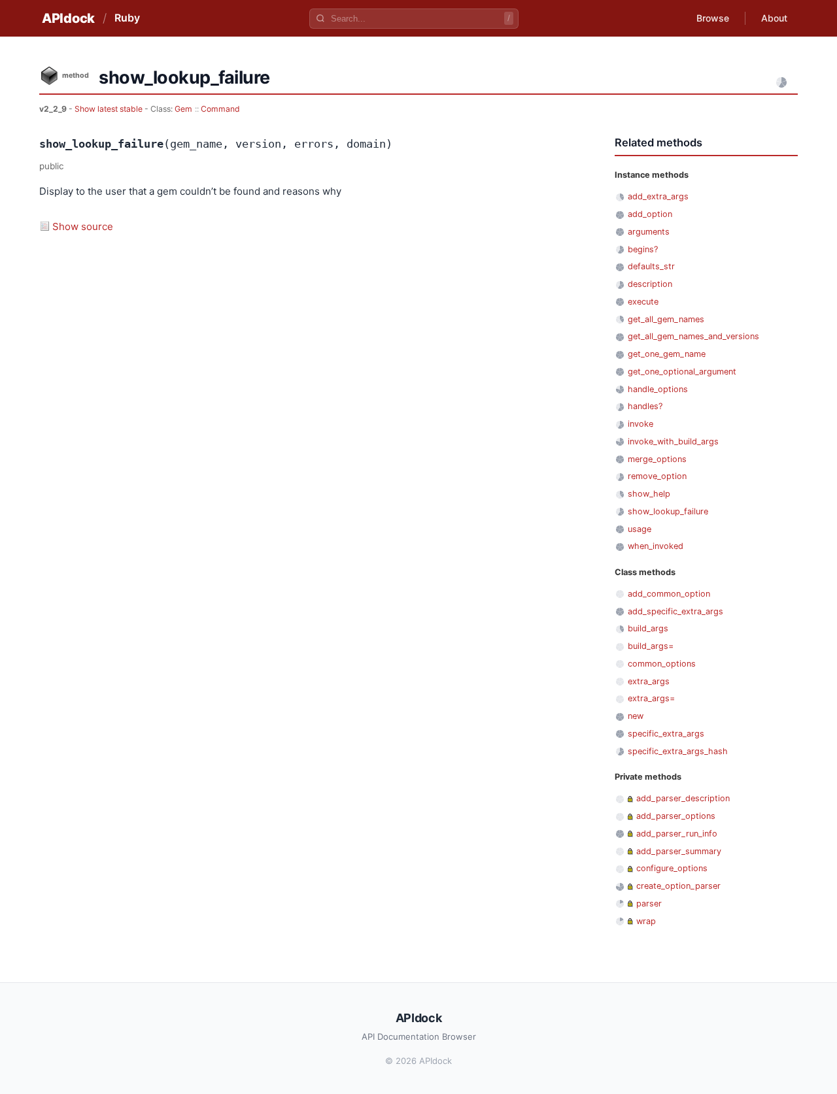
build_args (648, 628)
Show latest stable (110, 109)
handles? (645, 406)
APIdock (68, 18)
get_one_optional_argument (682, 371)
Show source (82, 226)
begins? (643, 249)
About (774, 18)
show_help (649, 494)
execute (643, 302)
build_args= (651, 646)
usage (639, 529)
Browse (712, 18)
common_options (662, 664)
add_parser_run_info (676, 833)
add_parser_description (683, 798)
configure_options (672, 868)
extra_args (649, 681)
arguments (649, 232)
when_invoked (655, 546)
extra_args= (651, 698)
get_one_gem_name (667, 354)
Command (220, 109)
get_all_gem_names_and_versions (693, 336)
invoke (640, 424)
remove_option (657, 476)
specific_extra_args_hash (678, 751)
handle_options (658, 389)
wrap (646, 921)
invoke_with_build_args (673, 441)
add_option (650, 214)
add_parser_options (675, 816)
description (650, 284)
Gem (183, 109)
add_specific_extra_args (675, 611)
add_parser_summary (678, 851)
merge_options (657, 459)
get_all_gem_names (666, 319)
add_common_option (669, 594)
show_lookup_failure (668, 511)
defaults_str (651, 266)
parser (649, 903)
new (635, 716)
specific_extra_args (666, 733)
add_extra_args (658, 196)
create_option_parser (678, 886)
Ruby (127, 17)
